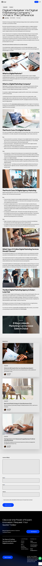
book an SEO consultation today (19, 307)
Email (4, 484)
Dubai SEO (5, 7)
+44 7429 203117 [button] (33, 546)
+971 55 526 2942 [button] (33, 542)
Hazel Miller (6, 17)
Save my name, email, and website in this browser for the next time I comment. (18, 499)
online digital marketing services (18, 104)
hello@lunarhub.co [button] (33, 550)
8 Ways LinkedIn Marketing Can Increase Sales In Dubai (21, 325)
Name (4, 477)
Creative (11, 7)
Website (4, 491)
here (25, 309)
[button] (40, 1)
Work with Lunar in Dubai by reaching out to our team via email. (15, 44)
